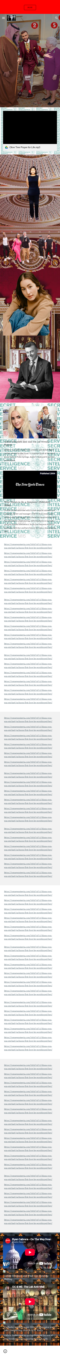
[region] (30, 7)
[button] (3, 18)
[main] (30, 625)
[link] (30, 131)
